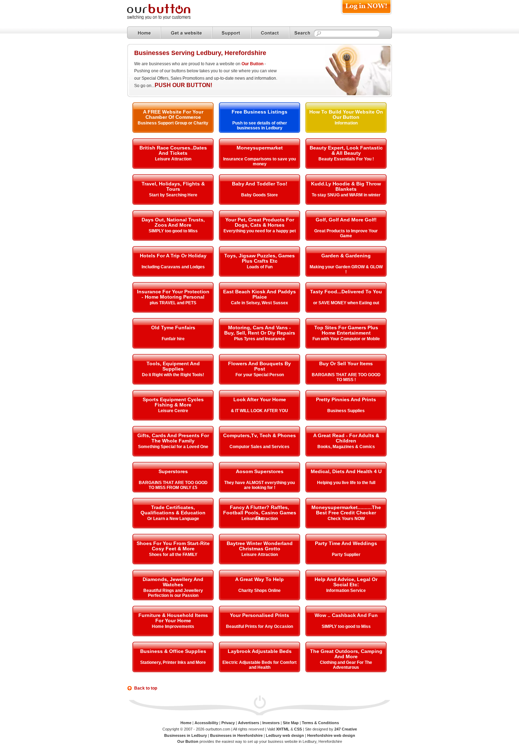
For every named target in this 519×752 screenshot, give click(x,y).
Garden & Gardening (346, 255)
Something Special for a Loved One (173, 446)
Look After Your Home (259, 399)
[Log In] (366, 15)
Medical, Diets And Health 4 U (346, 471)
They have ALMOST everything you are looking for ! (259, 485)
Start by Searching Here (173, 194)
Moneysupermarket (260, 148)
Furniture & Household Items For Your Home (173, 617)
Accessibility (206, 723)
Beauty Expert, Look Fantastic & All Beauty (346, 150)
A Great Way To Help (259, 579)
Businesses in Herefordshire (236, 735)
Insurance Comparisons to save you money (259, 161)
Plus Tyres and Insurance (259, 338)
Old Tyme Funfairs (173, 327)
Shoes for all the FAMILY (173, 554)
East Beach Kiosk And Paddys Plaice (259, 294)
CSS (298, 729)
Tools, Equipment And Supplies (173, 366)
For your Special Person (259, 374)
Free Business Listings (259, 112)
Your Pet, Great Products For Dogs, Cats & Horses (259, 222)
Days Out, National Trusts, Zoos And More (173, 222)
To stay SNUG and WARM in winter (346, 194)
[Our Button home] (144, 32)
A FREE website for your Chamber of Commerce (173, 114)
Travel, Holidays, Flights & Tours (173, 186)
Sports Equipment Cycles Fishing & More (173, 402)
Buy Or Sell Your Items (346, 363)
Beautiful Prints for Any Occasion (259, 626)
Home (185, 723)
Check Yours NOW (346, 518)
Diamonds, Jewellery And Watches (173, 581)
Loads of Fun (260, 266)
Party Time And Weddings (346, 543)
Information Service (346, 590)
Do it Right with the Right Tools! (173, 374)
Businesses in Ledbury (185, 735)
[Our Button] (166, 18)
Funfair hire (173, 338)
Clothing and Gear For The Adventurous (346, 665)
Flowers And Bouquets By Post (259, 366)
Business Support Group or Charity (173, 123)
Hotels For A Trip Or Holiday (173, 255)
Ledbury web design (285, 735)
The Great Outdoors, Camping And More (346, 653)
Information (346, 123)
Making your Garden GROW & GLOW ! (346, 269)
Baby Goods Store (259, 194)
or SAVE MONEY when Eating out (346, 302)
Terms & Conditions (320, 723)
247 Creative (345, 729)
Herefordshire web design (331, 735)
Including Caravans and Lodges (173, 266)
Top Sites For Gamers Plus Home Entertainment (346, 330)
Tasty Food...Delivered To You (346, 291)
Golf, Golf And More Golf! (346, 219)
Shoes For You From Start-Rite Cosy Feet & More (173, 545)
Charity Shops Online (259, 590)
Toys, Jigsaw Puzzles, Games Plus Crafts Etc (259, 258)
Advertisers (248, 723)
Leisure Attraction (173, 159)
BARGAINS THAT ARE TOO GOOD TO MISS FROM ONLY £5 (173, 485)
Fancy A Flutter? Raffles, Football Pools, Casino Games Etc (259, 513)
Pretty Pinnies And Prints (346, 399)
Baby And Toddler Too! (259, 184)
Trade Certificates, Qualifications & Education (173, 510)
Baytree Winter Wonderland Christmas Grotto (260, 545)
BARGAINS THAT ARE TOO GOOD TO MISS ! (346, 377)
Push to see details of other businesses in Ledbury (259, 125)
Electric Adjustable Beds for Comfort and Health (259, 665)
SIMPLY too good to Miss (173, 230)
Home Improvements (173, 626)
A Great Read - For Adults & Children (346, 438)
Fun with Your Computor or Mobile (346, 338)
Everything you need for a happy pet (259, 230)
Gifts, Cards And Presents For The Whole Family (173, 438)
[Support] (231, 32)
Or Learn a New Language (173, 518)
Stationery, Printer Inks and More (173, 662)
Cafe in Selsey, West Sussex (259, 302)
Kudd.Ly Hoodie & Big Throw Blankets (346, 186)
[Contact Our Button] (270, 32)
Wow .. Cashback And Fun (346, 615)
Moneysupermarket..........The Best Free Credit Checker (346, 510)
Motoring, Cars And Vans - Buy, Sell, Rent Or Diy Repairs (259, 330)
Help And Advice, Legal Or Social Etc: (346, 581)
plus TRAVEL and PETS (173, 302)
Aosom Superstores (260, 471)
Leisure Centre (173, 410)
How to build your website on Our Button (346, 114)
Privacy (228, 723)
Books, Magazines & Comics (346, 446)
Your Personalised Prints (259, 615)
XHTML (283, 729)
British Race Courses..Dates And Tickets (173, 150)
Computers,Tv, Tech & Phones (259, 435)
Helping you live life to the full (346, 482)
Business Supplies (346, 410)
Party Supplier (346, 554)
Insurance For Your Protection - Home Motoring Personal (173, 294)
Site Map (291, 723)
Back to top (145, 688)
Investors (271, 723)
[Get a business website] (186, 32)
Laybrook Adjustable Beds (260, 651)
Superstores (173, 471)
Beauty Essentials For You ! (346, 159)
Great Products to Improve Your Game (346, 233)
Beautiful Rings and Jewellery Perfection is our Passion (173, 593)
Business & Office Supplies (173, 651)
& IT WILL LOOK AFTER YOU (259, 410)
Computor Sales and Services (259, 446)
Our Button (252, 63)
